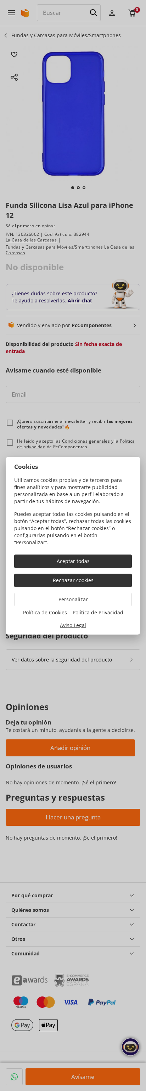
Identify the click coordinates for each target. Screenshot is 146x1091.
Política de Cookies (45, 612)
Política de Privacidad (98, 612)
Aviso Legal (73, 625)
